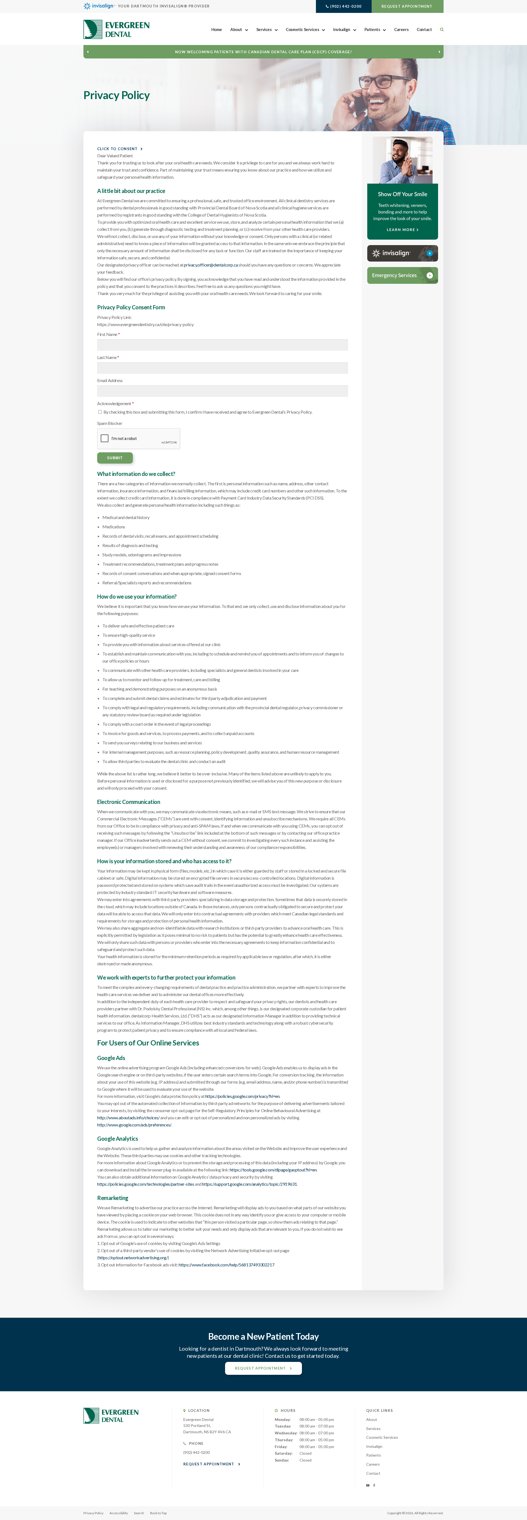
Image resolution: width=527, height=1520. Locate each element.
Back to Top (158, 1513)
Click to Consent (117, 149)
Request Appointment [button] (408, 6)
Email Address (110, 380)
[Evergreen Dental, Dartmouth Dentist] (110, 1429)
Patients (372, 29)
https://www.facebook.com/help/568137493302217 (226, 1264)
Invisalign (341, 29)
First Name (108, 334)
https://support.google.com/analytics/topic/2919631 (249, 1184)
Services (264, 29)
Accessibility (119, 1513)
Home (216, 29)
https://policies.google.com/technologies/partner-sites (145, 1184)
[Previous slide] (87, 51)
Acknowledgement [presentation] (115, 403)
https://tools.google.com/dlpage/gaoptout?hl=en (273, 1169)
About (236, 29)
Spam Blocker (109, 423)
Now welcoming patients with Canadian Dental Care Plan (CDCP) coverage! (263, 52)
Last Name (108, 357)
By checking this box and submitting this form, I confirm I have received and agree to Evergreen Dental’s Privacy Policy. (207, 411)
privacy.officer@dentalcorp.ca (211, 264)
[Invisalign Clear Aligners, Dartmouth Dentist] (402, 253)
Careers (401, 29)
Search (139, 1513)
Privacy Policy (93, 1513)
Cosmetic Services (302, 29)
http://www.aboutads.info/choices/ (128, 1117)
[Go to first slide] (439, 51)
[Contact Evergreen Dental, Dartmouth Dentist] (402, 275)
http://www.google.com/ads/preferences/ (134, 1124)
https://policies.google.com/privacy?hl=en (242, 1096)
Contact (424, 29)
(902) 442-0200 (345, 6)
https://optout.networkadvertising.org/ (133, 1257)
